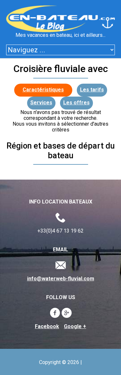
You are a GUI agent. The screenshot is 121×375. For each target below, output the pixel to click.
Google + (75, 326)
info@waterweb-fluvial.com (60, 279)
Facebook (47, 326)
